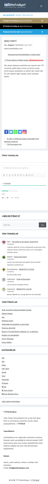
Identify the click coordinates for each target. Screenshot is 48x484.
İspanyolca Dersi (20, 257)
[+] (32, 175)
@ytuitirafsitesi (17, 21)
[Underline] (9, 175)
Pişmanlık (5, 380)
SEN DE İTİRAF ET (11, 216)
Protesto (5, 383)
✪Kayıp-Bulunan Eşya (10, 394)
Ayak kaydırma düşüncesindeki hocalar (16, 310)
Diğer (4, 365)
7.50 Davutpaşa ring (14, 144)
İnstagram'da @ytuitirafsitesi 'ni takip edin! (24, 54)
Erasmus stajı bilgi (8, 328)
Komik (4, 372)
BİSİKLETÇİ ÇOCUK (26, 269)
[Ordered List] (15, 175)
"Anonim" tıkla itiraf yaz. (18, 15)
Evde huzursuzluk (23, 279)
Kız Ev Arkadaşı (8, 339)
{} (29, 175)
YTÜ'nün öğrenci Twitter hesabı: (24, 60)
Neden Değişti (7, 314)
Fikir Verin (5, 369)
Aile (3, 358)
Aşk (26, 45)
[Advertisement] (24, 104)
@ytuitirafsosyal (17, 26)
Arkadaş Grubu (7, 321)
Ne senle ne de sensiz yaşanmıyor (25, 242)
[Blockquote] (20, 175)
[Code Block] (23, 175)
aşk (3, 317)
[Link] (26, 175)
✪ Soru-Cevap (7, 390)
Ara (42, 225)
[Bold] (4, 175)
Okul (3, 376)
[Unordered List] (18, 175)
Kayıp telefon (7, 342)
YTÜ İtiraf (35, 480)
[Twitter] (11, 132)
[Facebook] (6, 132)
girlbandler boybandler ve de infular (15, 324)
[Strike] (12, 175)
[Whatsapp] (15, 132)
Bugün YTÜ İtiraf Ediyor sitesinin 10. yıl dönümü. (20, 332)
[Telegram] (20, 132)
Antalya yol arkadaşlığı (10, 335)
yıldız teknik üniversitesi (11, 401)
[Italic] (6, 175)
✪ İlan (4, 387)
